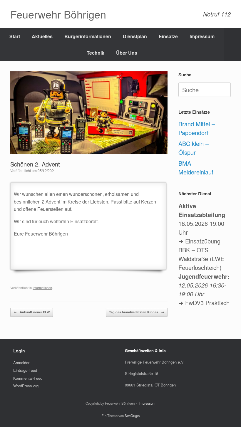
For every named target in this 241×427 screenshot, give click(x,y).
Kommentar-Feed (27, 378)
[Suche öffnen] (232, 44)
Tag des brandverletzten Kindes (136, 312)
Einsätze (168, 36)
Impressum (202, 36)
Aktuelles (42, 36)
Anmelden (21, 362)
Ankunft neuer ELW (32, 312)
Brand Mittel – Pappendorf (196, 128)
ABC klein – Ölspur (193, 148)
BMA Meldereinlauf (195, 167)
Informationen (42, 287)
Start (14, 36)
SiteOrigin (132, 415)
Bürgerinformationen (87, 36)
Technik (95, 52)
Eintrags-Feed (25, 370)
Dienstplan (135, 36)
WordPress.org (26, 386)
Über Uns (126, 52)
